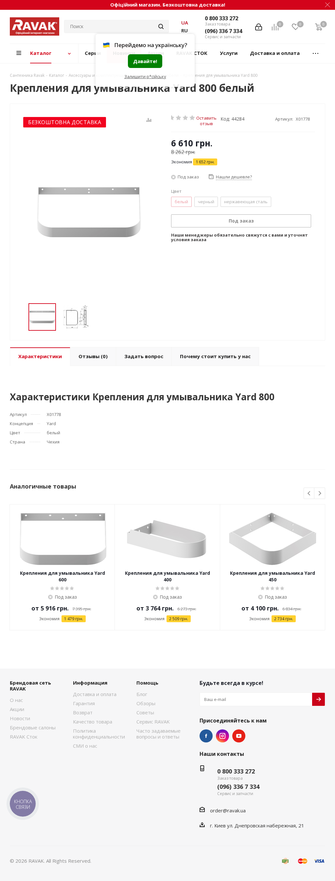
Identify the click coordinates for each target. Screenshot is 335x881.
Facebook (206, 735)
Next (319, 493)
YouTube (238, 735)
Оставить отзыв (206, 117)
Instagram (222, 735)
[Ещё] (315, 53)
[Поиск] (161, 26)
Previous (309, 493)
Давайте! (145, 61)
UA (184, 22)
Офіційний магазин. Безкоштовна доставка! (167, 4)
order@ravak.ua (228, 810)
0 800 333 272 (221, 18)
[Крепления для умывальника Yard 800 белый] (89, 212)
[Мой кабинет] (258, 26)
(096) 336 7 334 (223, 31)
